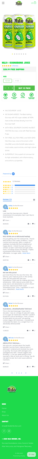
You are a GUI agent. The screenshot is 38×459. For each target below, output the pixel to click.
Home (4, 408)
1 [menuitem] (16, 373)
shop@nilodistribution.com (11, 426)
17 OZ (17, 81)
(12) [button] (12, 185)
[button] (7, 220)
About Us (5, 415)
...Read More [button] (25, 253)
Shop (4, 412)
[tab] (7, 199)
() (32, 3)
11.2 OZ (7, 81)
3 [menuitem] (21, 373)
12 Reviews (14, 66)
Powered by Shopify (19, 456)
